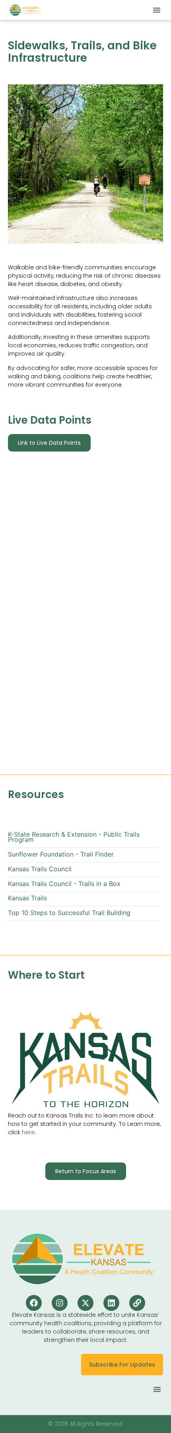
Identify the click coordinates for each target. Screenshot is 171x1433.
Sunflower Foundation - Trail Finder (61, 854)
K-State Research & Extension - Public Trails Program (74, 837)
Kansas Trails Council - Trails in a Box (64, 883)
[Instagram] (60, 1303)
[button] (157, 10)
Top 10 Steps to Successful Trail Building (69, 912)
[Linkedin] (111, 1303)
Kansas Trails (27, 898)
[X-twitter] (85, 1303)
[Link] (137, 1303)
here (28, 1132)
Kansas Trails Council (40, 869)
